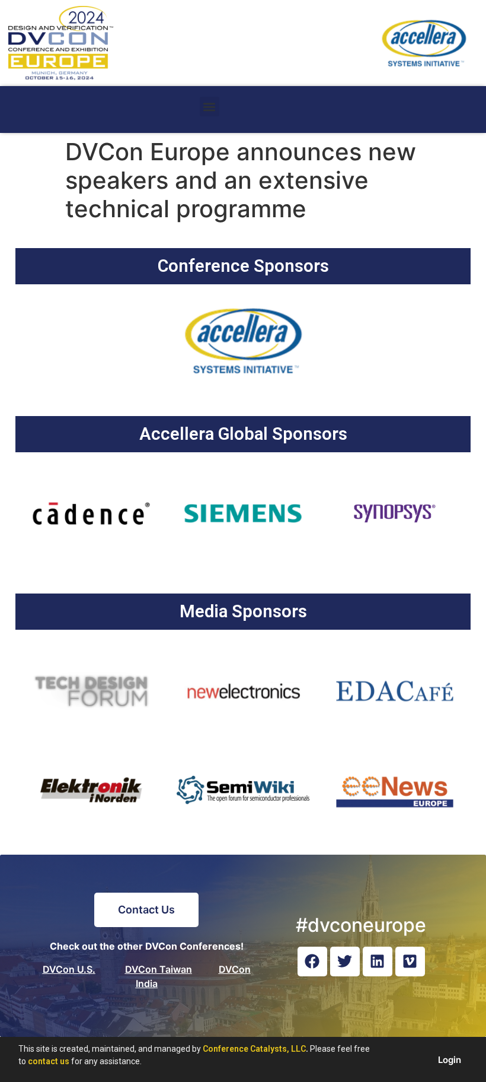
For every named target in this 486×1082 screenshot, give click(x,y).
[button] (209, 106)
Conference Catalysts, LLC (254, 1049)
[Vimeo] (410, 961)
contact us (48, 1061)
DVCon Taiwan (158, 969)
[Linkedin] (377, 961)
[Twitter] (345, 961)
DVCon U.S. (69, 969)
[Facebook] (312, 961)
